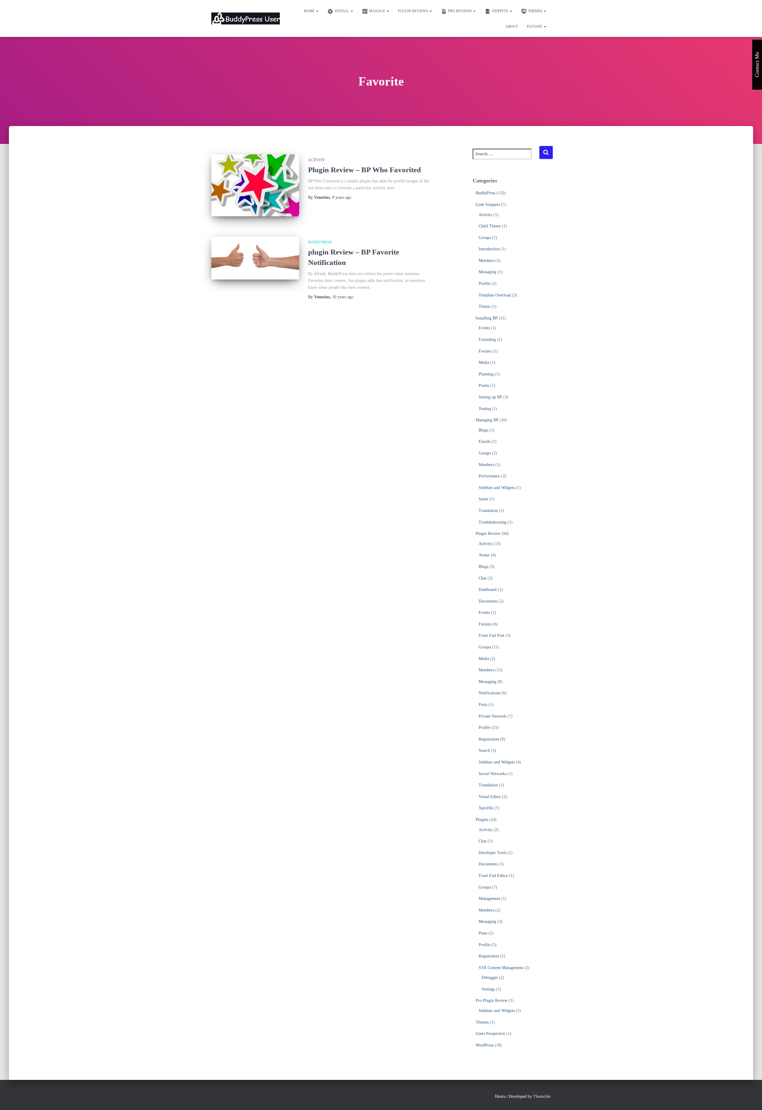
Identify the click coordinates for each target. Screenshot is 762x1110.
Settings (488, 989)
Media (484, 362)
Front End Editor (493, 875)
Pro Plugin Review (492, 1000)
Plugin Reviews (413, 11)
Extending (487, 339)
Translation (488, 510)
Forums (485, 351)
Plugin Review (488, 533)
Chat (482, 578)
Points (484, 385)
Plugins (535, 26)
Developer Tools (492, 852)
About (511, 26)
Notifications (489, 693)
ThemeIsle (542, 1096)
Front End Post (491, 635)
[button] (317, 11)
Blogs (483, 430)
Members (486, 260)
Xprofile (486, 808)
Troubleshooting (492, 522)
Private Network (492, 716)
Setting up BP (490, 397)
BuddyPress (320, 242)
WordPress (485, 1045)
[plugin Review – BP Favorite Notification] (255, 258)
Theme (484, 306)
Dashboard (487, 589)
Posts (483, 704)
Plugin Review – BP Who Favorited (364, 170)
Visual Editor (490, 796)
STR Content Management (501, 967)
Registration (489, 739)
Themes (482, 1022)
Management (489, 898)
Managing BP (487, 420)
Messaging (487, 272)
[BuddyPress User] (245, 18)
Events (484, 328)
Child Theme (490, 226)
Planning (486, 374)
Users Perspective (490, 1033)
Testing (485, 408)
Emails (484, 441)
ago (341, 197)
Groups (485, 237)
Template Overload (495, 295)
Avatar (484, 555)
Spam (483, 499)
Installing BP (487, 318)
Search (484, 750)
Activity (316, 160)
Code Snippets (488, 204)
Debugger (490, 977)
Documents (488, 601)
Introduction (489, 249)
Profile (484, 283)
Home (310, 11)
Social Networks (492, 773)
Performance (489, 476)
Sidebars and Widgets (497, 487)
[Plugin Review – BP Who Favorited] (255, 185)
